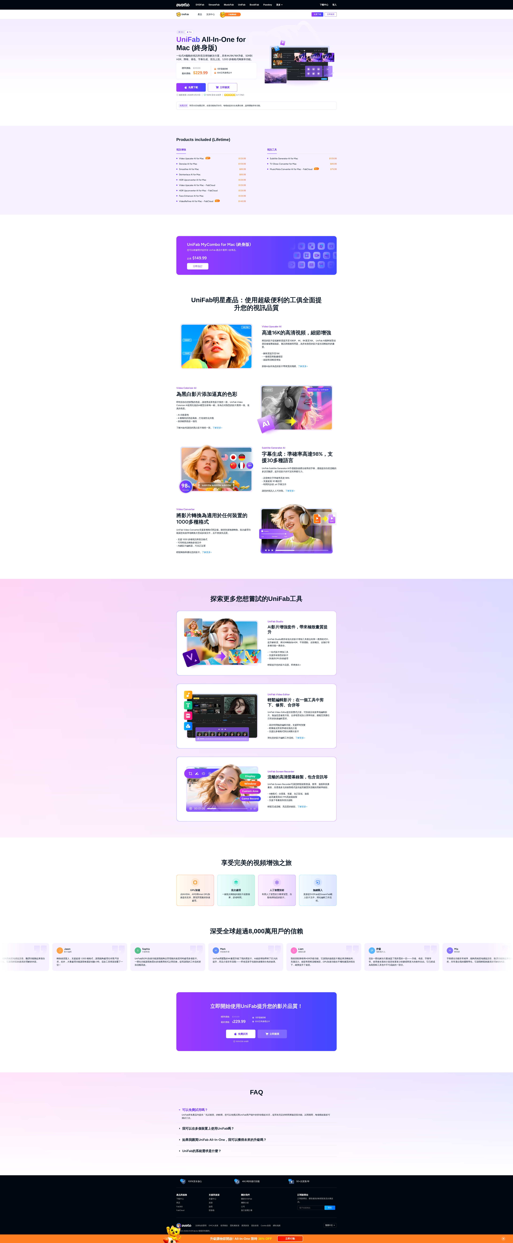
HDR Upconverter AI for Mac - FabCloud (198, 190)
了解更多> (303, 366)
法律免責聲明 (201, 1225)
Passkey (267, 5)
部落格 (211, 1210)
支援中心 (212, 1199)
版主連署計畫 (246, 1210)
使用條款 (224, 1225)
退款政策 (255, 1225)
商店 (178, 1203)
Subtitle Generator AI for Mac (284, 158)
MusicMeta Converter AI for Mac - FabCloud (294, 169)
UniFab (241, 5)
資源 (211, 1203)
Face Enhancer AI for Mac (191, 196)
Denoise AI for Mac (188, 164)
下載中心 (324, 5)
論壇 (211, 1206)
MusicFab (229, 5)
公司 (243, 1206)
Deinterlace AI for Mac (190, 174)
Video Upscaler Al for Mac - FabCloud (197, 185)
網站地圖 (276, 1225)
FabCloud (180, 1210)
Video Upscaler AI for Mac (194, 158)
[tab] (181, 32)
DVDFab (200, 5)
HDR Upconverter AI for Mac (192, 180)
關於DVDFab (246, 1199)
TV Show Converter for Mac (283, 164)
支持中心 (210, 14)
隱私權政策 (234, 1225)
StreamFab (214, 5)
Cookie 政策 (266, 1225)
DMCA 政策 (213, 1225)
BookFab (254, 5)
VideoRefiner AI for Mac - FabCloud (199, 201)
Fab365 (179, 1206)
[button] (317, 14)
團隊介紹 (245, 1203)
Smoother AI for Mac (189, 169)
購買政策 (245, 1225)
